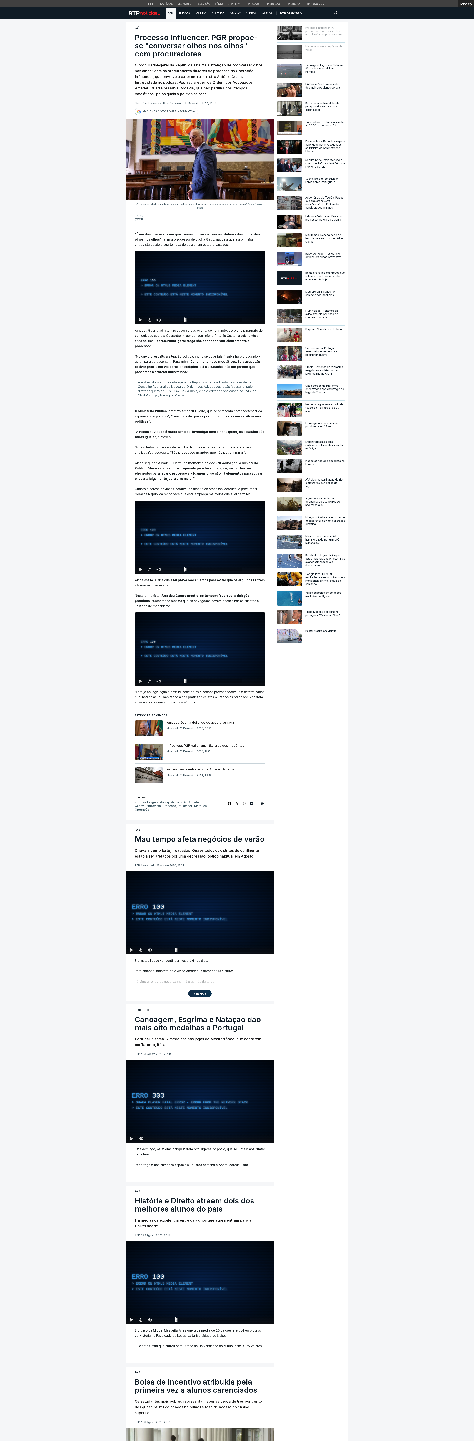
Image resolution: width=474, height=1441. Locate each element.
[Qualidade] (250, 319)
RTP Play (234, 3)
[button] (336, 13)
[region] (200, 287)
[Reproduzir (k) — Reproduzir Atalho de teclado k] (140, 319)
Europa (184, 13)
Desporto (184, 3)
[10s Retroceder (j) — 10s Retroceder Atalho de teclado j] (149, 319)
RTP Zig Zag (272, 3)
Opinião (235, 13)
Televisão (203, 3)
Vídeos (251, 13)
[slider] (213, 320)
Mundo (201, 13)
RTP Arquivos (314, 3)
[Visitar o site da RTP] (152, 3)
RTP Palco (252, 3)
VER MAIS (200, 993)
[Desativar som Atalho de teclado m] (158, 319)
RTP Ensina (292, 3)
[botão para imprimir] (262, 804)
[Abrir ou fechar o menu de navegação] (342, 13)
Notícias (166, 3)
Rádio (219, 3)
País (171, 13)
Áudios (267, 13)
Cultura (218, 13)
